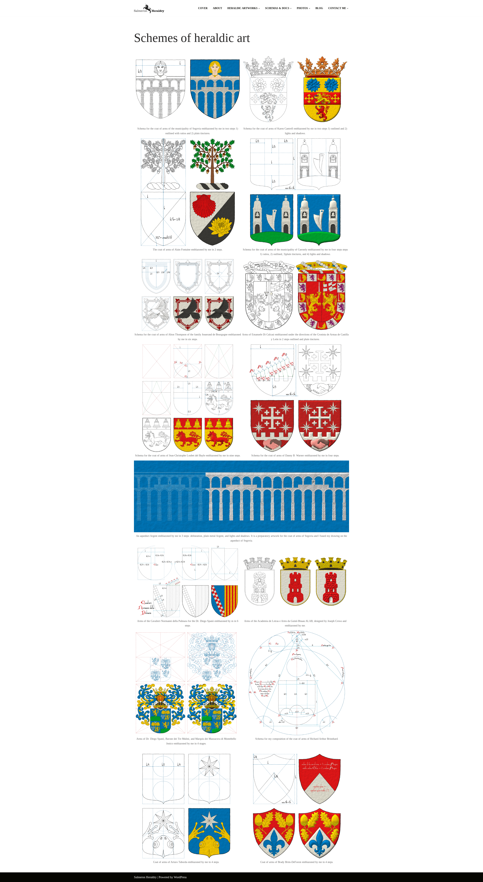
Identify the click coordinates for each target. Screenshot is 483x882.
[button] (259, 8)
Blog (319, 8)
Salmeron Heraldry (145, 877)
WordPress (180, 877)
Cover (203, 8)
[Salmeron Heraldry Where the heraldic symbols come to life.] (149, 8)
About (217, 8)
